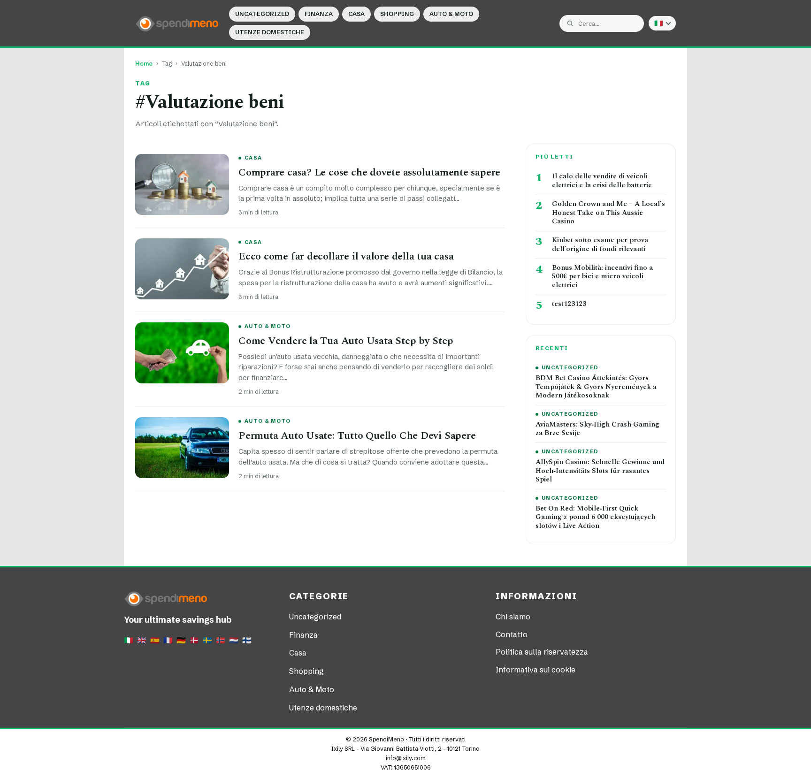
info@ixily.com (406, 758)
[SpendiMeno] (177, 23)
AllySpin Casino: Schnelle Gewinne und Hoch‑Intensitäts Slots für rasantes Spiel (600, 471)
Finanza (319, 13)
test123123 (569, 304)
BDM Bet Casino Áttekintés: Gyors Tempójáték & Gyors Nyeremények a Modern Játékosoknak (596, 387)
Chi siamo (513, 616)
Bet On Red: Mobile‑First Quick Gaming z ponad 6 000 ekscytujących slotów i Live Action (595, 517)
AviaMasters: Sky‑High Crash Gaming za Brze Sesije (597, 429)
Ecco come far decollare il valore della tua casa (345, 256)
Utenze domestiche (269, 32)
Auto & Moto (451, 13)
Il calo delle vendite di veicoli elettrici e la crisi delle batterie (602, 181)
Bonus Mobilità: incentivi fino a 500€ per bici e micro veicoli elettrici (602, 277)
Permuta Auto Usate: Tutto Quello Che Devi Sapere (356, 435)
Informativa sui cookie (535, 669)
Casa (356, 13)
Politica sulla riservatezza (542, 651)
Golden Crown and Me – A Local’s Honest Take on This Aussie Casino (608, 213)
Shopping (397, 13)
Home (144, 63)
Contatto (512, 634)
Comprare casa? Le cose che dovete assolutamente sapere (369, 172)
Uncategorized (262, 13)
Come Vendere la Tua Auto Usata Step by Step (345, 341)
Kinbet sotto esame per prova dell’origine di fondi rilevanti (600, 245)
